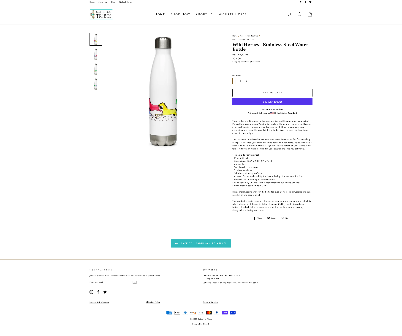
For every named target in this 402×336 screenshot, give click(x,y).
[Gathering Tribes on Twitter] (105, 292)
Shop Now (103, 2)
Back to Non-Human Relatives (203, 243)
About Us (204, 14)
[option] (163, 92)
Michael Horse (232, 14)
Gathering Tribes (243, 40)
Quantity (238, 75)
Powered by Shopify (200, 323)
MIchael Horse (125, 2)
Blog (113, 2)
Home (92, 2)
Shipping (236, 62)
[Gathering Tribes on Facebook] (98, 292)
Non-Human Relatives (249, 35)
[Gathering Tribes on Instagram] (91, 292)
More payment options (272, 108)
